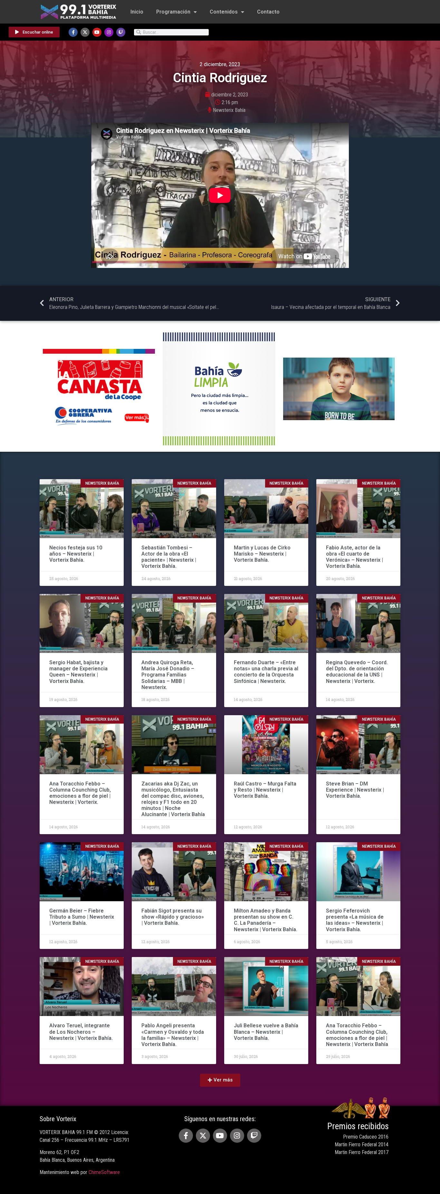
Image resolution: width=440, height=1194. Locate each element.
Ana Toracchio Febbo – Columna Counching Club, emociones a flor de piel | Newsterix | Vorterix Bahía (357, 1034)
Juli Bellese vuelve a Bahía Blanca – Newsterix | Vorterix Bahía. (266, 1031)
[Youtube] (96, 32)
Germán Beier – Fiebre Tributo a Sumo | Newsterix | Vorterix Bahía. (81, 917)
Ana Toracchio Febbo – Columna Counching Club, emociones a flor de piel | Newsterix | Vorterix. (80, 793)
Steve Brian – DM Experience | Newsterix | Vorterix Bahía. (355, 790)
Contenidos (224, 12)
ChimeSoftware (104, 1172)
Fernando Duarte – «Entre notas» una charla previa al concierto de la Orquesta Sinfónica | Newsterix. (266, 671)
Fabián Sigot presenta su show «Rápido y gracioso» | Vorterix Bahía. (172, 917)
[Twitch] (120, 32)
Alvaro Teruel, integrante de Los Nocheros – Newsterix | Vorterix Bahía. (81, 1031)
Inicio (136, 12)
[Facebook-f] (73, 32)
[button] (220, 1080)
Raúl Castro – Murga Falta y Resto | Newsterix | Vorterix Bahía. (265, 790)
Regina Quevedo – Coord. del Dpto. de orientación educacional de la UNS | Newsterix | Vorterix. (357, 671)
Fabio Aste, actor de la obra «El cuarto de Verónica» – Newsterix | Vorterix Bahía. (354, 557)
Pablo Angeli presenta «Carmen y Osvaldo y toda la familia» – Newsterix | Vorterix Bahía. (172, 1034)
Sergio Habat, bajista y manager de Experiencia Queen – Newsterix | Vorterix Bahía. (78, 671)
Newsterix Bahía (229, 110)
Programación (173, 12)
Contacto (268, 12)
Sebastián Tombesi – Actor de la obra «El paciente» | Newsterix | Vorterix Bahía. (168, 557)
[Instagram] (108, 32)
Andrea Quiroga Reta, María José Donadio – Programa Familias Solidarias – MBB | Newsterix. (167, 674)
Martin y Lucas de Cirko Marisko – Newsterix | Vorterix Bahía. (262, 554)
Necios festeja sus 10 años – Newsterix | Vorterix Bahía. (75, 554)
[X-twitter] (85, 32)
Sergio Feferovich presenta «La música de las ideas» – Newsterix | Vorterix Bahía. (355, 920)
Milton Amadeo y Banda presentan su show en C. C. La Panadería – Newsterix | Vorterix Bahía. (265, 920)
